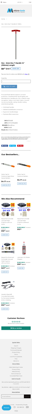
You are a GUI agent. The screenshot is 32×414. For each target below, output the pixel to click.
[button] (5, 227)
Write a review (16, 328)
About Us (16, 361)
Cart (30, 2)
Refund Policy (16, 371)
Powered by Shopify (21, 404)
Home (3, 19)
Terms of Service (16, 373)
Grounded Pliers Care (16, 376)
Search (16, 346)
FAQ (16, 358)
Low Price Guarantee (16, 356)
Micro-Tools (10, 404)
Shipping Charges (16, 348)
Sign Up (27, 396)
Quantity (4, 78)
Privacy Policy (16, 352)
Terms (16, 354)
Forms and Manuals (16, 350)
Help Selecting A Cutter (16, 367)
